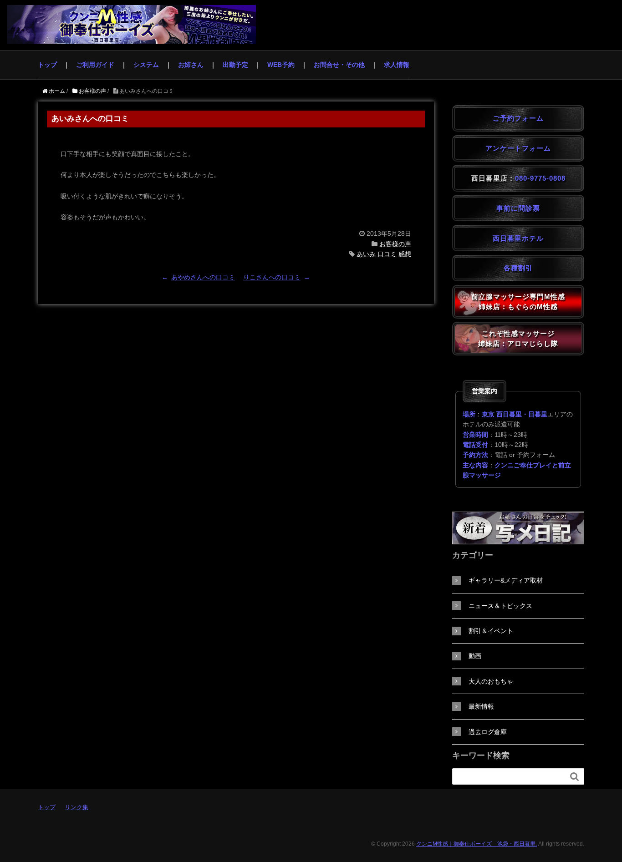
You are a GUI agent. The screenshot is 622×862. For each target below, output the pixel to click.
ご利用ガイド (95, 64)
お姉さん (191, 64)
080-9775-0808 (540, 178)
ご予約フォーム (518, 118)
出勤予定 (235, 64)
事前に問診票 (518, 208)
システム (146, 64)
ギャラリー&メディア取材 (506, 580)
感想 (404, 254)
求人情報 (396, 64)
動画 (475, 655)
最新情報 (481, 706)
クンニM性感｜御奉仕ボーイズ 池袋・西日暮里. (476, 844)
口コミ (387, 254)
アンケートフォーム (518, 148)
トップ (47, 64)
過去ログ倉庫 (488, 731)
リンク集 (76, 807)
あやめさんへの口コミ (203, 277)
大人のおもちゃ (491, 681)
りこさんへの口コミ (272, 277)
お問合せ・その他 (339, 64)
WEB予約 (281, 64)
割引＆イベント (491, 630)
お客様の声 (395, 244)
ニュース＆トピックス (500, 605)
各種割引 (518, 268)
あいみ (366, 254)
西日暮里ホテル (518, 238)
